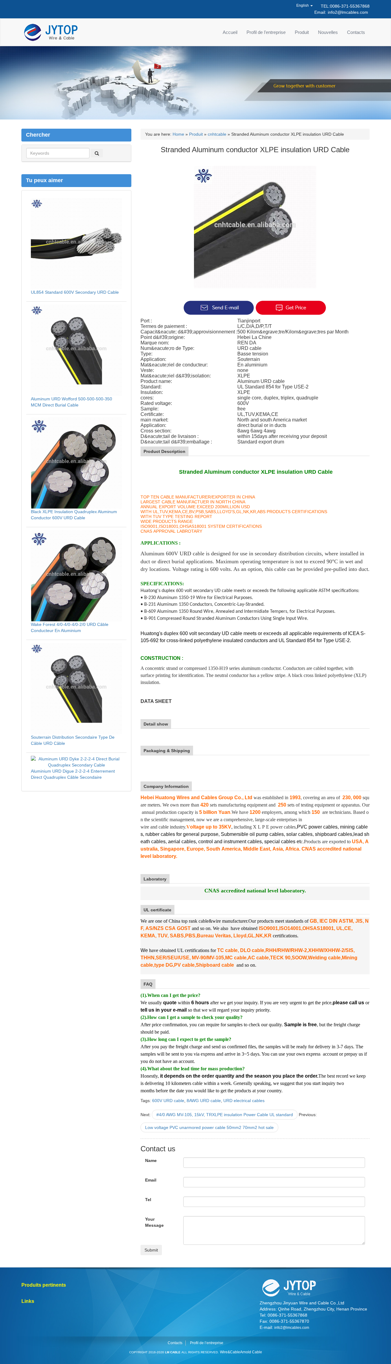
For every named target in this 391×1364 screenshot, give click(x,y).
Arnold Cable (251, 1352)
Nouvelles (328, 32)
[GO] (97, 153)
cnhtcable (217, 134)
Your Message (154, 1222)
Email (150, 1180)
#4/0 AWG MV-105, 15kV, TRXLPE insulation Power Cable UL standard (224, 1114)
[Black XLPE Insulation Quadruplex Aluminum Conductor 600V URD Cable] (76, 462)
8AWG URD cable (204, 1100)
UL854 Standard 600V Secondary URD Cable (75, 292)
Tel (148, 1199)
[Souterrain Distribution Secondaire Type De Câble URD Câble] (76, 688)
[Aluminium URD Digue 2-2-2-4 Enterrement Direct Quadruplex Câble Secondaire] (76, 761)
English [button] (303, 5)
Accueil (230, 32)
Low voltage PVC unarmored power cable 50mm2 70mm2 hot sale (209, 1127)
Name (151, 1160)
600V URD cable (168, 1100)
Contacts (356, 32)
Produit (302, 32)
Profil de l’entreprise (266, 32)
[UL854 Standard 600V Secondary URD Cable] (76, 243)
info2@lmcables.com (348, 12)
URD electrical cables (244, 1100)
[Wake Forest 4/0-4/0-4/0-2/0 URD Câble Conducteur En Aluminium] (76, 575)
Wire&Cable (230, 1352)
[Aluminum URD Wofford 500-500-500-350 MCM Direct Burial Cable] (76, 349)
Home (178, 134)
